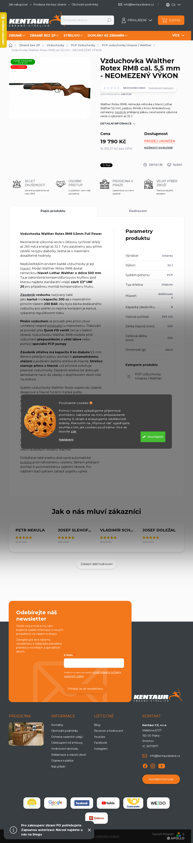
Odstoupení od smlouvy (67, 742)
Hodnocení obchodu (64, 748)
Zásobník (27, 295)
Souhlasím (155, 436)
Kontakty (57, 725)
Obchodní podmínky (85, 4)
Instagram (101, 748)
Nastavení (66, 439)
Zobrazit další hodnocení (97, 564)
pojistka (26, 462)
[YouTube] (161, 765)
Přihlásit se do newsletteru (85, 688)
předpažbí (55, 326)
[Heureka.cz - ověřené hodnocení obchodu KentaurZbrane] (32, 803)
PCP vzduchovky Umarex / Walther (148, 376)
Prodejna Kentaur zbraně (49, 4)
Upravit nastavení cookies (102, 836)
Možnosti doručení (158, 147)
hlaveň (25, 268)
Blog (97, 725)
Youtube (99, 737)
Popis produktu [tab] (53, 211)
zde (74, 431)
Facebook (100, 742)
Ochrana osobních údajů (67, 737)
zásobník (120, 112)
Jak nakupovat (18, 4)
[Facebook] (145, 765)
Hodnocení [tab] (138, 211)
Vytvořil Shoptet (163, 834)
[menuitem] (17, 35)
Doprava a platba (62, 760)
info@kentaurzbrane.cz (165, 756)
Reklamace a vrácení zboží (68, 754)
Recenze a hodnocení (108, 730)
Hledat (109, 20)
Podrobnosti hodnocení (161, 87)
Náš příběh (58, 766)
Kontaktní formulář (161, 779)
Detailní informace (116, 123)
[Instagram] (152, 765)
